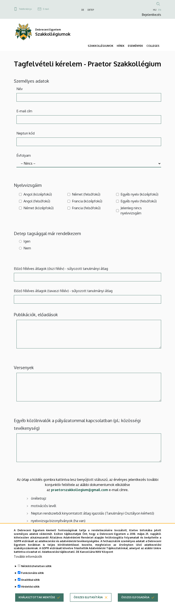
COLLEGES (152, 45)
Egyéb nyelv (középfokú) (139, 194)
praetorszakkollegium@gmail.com (79, 490)
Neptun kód (25, 133)
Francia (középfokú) (87, 201)
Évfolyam (23, 155)
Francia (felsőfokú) (86, 208)
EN (159, 10)
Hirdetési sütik (30, 586)
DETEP (91, 10)
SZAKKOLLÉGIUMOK (100, 45)
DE (82, 10)
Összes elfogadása (135, 597)
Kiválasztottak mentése (37, 597)
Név (19, 89)
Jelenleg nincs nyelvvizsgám (131, 210)
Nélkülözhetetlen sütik (36, 566)
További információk (28, 556)
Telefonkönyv (25, 9)
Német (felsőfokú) (86, 194)
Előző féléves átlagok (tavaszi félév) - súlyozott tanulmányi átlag (63, 291)
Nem (27, 248)
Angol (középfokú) (37, 194)
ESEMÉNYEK (135, 45)
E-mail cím (24, 111)
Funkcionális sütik (32, 573)
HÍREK (120, 45)
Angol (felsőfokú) (36, 201)
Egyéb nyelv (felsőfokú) (139, 201)
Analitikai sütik (30, 579)
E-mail (46, 9)
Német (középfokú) (38, 208)
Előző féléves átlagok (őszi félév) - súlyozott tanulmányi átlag (61, 268)
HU (154, 10)
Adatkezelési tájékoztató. (58, 551)
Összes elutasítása (88, 597)
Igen (26, 241)
